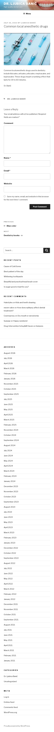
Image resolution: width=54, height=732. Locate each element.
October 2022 (10, 553)
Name (7, 158)
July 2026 (8, 358)
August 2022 (9, 563)
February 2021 (10, 655)
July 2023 (8, 512)
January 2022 (9, 599)
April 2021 (8, 645)
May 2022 (8, 579)
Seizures (39, 326)
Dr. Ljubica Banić (20, 4)
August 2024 (9, 445)
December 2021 (11, 604)
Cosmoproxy (9, 316)
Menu (28, 14)
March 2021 (9, 650)
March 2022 (9, 589)
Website (8, 184)
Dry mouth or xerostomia (28, 316)
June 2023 (8, 517)
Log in (6, 697)
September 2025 (11, 394)
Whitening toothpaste (13, 276)
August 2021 (9, 625)
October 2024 (10, 435)
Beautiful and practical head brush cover (21, 282)
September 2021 (11, 620)
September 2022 (11, 558)
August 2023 (9, 507)
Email (7, 171)
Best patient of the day (13, 271)
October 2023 (10, 497)
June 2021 (8, 635)
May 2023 (8, 522)
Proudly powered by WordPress (17, 726)
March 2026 (9, 368)
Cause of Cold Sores (12, 266)
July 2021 (8, 630)
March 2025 (9, 420)
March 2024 (9, 471)
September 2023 (11, 502)
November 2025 (11, 384)
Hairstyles (8, 302)
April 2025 (8, 415)
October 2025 (10, 389)
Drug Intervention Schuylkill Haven (18, 326)
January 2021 (9, 661)
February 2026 (10, 373)
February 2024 (10, 476)
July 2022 (8, 568)
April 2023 (8, 527)
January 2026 (9, 379)
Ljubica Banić (28, 23)
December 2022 (11, 548)
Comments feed (11, 707)
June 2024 (8, 456)
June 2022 (8, 573)
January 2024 (9, 481)
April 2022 (8, 584)
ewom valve (9, 308)
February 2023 (10, 538)
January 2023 (9, 543)
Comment (8, 123)
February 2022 (10, 594)
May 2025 (8, 409)
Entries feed (9, 702)
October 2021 (10, 614)
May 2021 (8, 640)
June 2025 (8, 404)
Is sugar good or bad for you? (16, 287)
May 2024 (8, 461)
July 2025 (8, 399)
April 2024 (8, 466)
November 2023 (11, 491)
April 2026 (8, 363)
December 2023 (11, 486)
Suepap (7, 321)
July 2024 (8, 450)
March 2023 (9, 532)
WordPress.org (10, 712)
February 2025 (10, 425)
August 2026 (9, 353)
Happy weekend (20, 321)
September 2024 (11, 440)
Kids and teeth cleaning (25, 302)
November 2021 (11, 609)
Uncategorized (10, 681)
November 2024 (11, 430)
